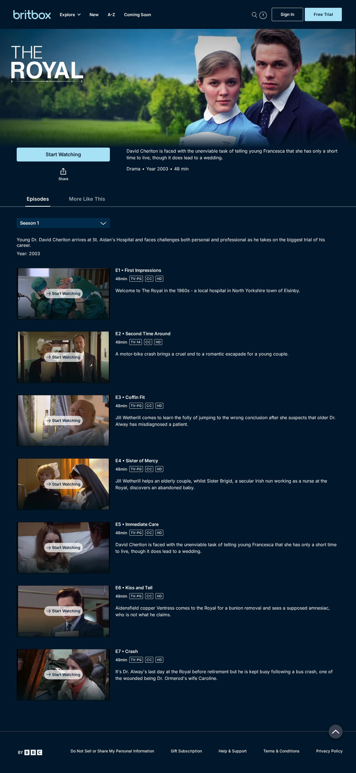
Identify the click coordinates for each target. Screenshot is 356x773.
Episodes (38, 199)
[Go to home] (30, 752)
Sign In (287, 14)
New (94, 14)
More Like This (87, 199)
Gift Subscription (186, 751)
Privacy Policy (329, 751)
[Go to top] (336, 732)
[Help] (264, 14)
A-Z (111, 14)
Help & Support (233, 751)
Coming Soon (137, 14)
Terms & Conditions (281, 751)
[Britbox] (32, 14)
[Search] (254, 14)
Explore (67, 14)
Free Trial (323, 14)
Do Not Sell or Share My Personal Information (112, 751)
